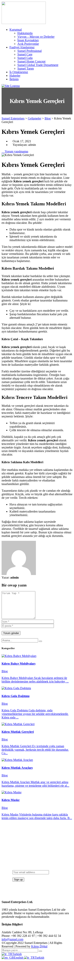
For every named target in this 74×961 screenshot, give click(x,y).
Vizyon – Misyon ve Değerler (35, 36)
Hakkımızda (25, 33)
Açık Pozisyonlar (28, 43)
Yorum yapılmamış (16, 151)
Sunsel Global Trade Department (37, 65)
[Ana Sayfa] (11, 85)
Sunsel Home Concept (31, 61)
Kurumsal (15, 29)
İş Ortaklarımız (18, 72)
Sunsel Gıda (25, 58)
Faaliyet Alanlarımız (22, 47)
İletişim (14, 79)
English (19, 957)
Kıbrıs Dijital (39, 946)
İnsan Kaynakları (28, 40)
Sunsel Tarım (25, 68)
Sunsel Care (24, 54)
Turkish (17, 954)
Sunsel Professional (29, 50)
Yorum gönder (11, 633)
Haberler (14, 75)
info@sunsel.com (12, 939)
